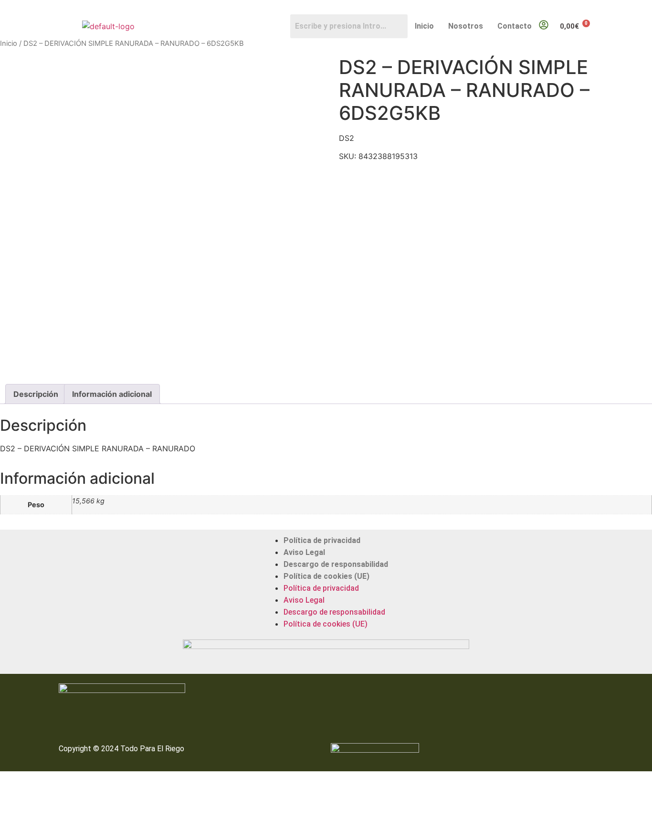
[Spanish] (593, 7)
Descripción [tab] (35, 394)
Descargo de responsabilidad (336, 564)
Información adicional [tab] (112, 394)
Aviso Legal (304, 552)
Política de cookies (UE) (326, 576)
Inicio (424, 26)
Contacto (514, 26)
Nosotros (465, 26)
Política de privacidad (322, 540)
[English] (584, 7)
